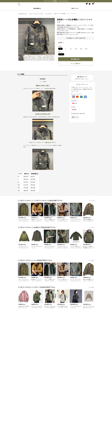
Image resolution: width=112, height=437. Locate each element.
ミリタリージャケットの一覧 (36, 13)
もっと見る (91, 200)
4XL (86, 48)
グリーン (61, 54)
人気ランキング (74, 8)
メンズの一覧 (48, 13)
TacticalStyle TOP (22, 13)
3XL (81, 48)
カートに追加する (75, 63)
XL (70, 48)
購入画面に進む (75, 59)
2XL (76, 48)
